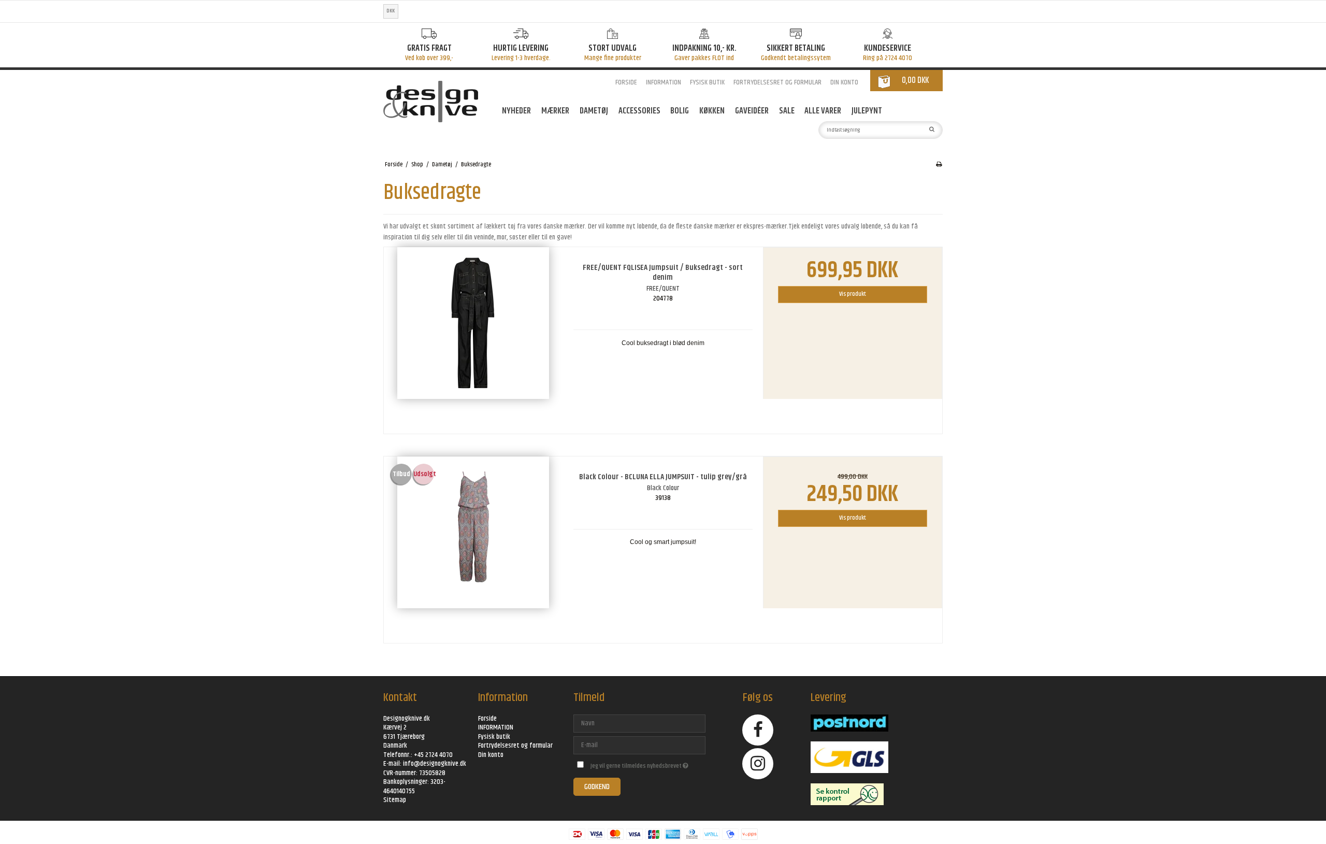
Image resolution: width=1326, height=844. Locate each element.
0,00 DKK (915, 80)
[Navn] (639, 723)
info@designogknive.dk (434, 763)
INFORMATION (663, 82)
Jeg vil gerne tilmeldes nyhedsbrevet (647, 764)
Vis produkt (852, 294)
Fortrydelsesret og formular (777, 82)
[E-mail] (639, 745)
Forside (626, 82)
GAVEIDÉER (752, 111)
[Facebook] (758, 730)
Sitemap (394, 800)
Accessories (639, 111)
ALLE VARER (822, 111)
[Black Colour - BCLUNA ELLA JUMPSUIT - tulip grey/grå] (473, 546)
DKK (390, 11)
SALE (787, 111)
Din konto (844, 82)
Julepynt (867, 111)
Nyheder (516, 111)
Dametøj (594, 111)
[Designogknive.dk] (437, 101)
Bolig (679, 111)
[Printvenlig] (939, 164)
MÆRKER (555, 111)
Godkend (597, 787)
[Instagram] (758, 763)
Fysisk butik (707, 82)
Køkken (712, 111)
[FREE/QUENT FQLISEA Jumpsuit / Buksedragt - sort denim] (473, 336)
